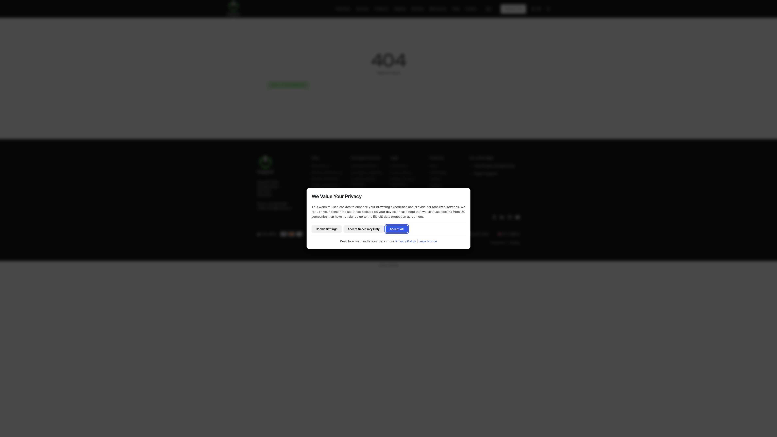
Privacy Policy (405, 241)
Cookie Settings (327, 229)
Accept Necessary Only (364, 229)
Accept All (397, 229)
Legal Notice (428, 241)
